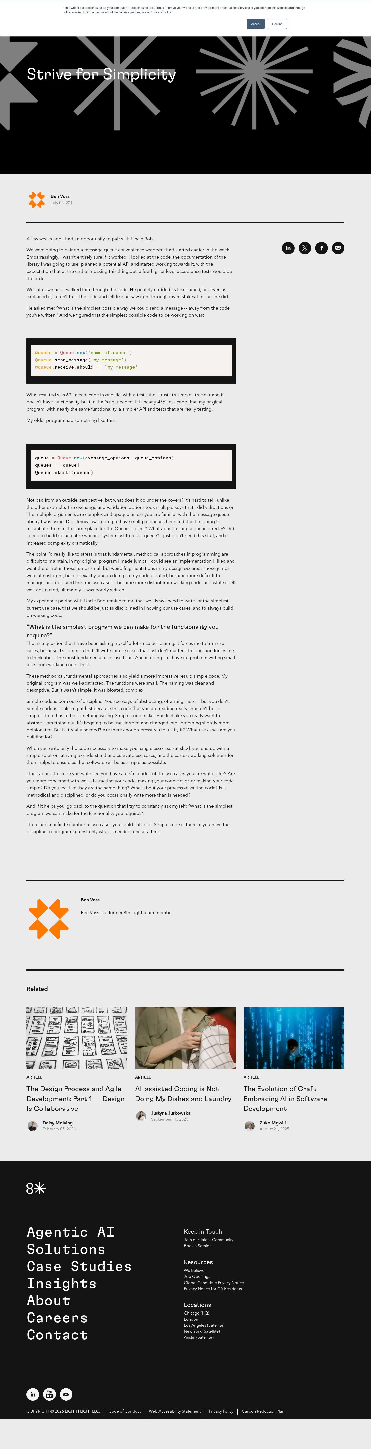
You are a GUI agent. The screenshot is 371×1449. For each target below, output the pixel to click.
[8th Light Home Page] (36, 1188)
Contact (57, 1335)
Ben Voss (60, 196)
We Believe (194, 1271)
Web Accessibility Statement (175, 1412)
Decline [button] (277, 24)
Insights (61, 1284)
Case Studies (79, 1267)
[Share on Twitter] (305, 248)
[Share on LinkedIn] (288, 248)
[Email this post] (338, 248)
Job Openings (197, 1277)
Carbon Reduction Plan (263, 1412)
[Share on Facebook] (321, 248)
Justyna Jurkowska (171, 1113)
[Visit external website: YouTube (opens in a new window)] (49, 1394)
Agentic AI (70, 1232)
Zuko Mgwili (273, 1123)
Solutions (66, 1249)
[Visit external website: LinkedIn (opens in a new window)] (32, 1394)
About (48, 1301)
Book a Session (198, 1246)
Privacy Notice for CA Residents (213, 1289)
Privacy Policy (221, 1412)
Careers (57, 1318)
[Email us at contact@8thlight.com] (66, 1394)
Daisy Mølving (58, 1123)
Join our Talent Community (208, 1240)
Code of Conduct (125, 1412)
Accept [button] (255, 24)
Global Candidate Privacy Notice (214, 1283)
